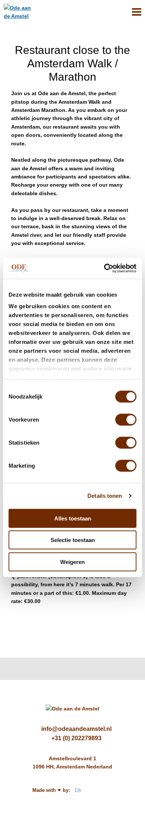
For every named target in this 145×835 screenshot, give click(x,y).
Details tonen (104, 496)
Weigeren (72, 561)
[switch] (125, 419)
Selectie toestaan (73, 540)
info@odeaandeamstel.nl (76, 729)
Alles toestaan (72, 518)
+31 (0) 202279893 (76, 738)
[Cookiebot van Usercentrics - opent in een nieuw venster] (104, 268)
